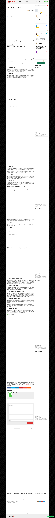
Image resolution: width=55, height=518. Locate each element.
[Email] (44, 501)
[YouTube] (42, 501)
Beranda (20, 1)
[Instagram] (38, 501)
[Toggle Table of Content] (12, 44)
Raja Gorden (27, 384)
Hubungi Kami (45, 1)
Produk (31, 1)
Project (38, 1)
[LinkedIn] (40, 501)
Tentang (26, 1)
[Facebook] (36, 501)
